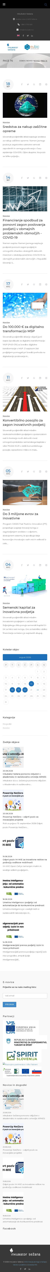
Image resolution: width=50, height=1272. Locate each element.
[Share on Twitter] (28, 84)
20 (25, 690)
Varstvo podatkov (20, 1265)
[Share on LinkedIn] (40, 84)
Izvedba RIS (32, 1265)
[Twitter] (28, 36)
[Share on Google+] (34, 84)
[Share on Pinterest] (46, 84)
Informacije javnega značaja (35, 1262)
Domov (22, 61)
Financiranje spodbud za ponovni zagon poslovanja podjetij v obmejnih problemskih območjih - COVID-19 (24, 228)
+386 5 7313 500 (26, 24)
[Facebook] (23, 36)
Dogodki (7, 724)
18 (12, 690)
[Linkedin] (32, 35)
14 (31, 684)
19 (19, 690)
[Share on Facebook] (22, 84)
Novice (30, 61)
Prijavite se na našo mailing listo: (19, 987)
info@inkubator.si (26, 30)
